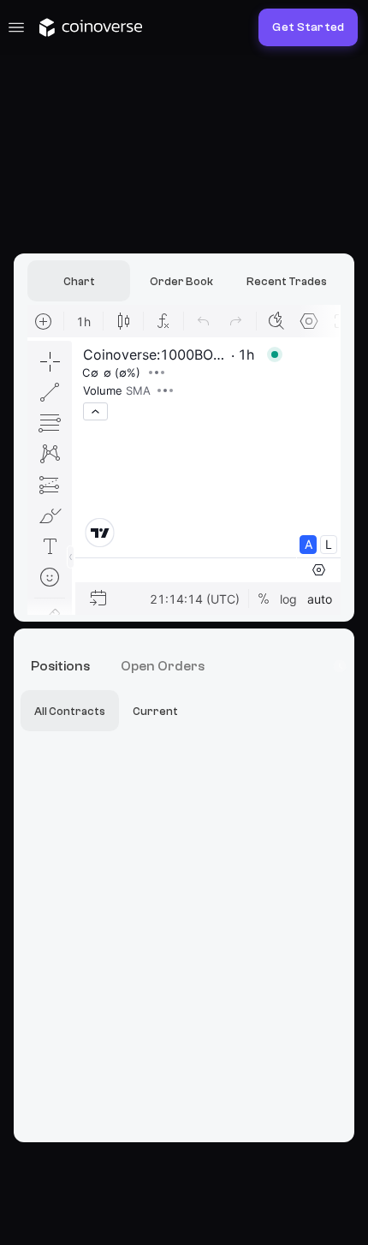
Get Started (308, 27)
